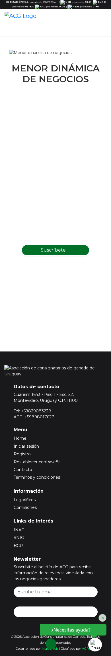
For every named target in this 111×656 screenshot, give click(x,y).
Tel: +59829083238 (32, 411)
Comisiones (25, 507)
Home (20, 438)
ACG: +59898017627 (34, 416)
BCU (18, 545)
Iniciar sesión (26, 446)
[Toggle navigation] (100, 23)
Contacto (23, 469)
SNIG (19, 537)
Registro (22, 453)
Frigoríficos (25, 499)
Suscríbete (54, 250)
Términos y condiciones (37, 477)
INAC (19, 529)
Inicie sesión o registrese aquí (63, 310)
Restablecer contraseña (37, 461)
